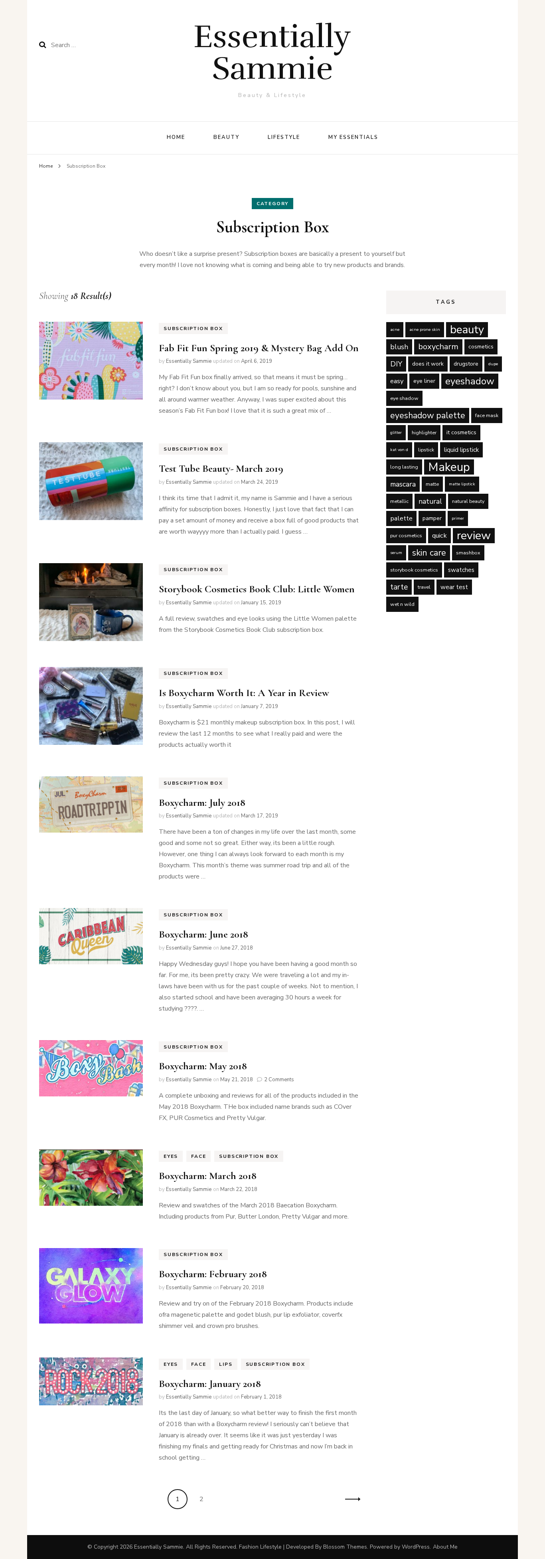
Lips (225, 1364)
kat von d (399, 450)
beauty (467, 329)
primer (458, 518)
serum (396, 553)
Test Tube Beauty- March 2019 (221, 468)
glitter (396, 432)
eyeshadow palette (427, 415)
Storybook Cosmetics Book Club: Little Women (257, 589)
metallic (399, 501)
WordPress (416, 1547)
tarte (399, 587)
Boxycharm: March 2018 (208, 1175)
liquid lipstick (461, 450)
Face (198, 1156)
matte (432, 484)
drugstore (466, 364)
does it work (428, 364)
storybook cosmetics (414, 569)
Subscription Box (193, 328)
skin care (429, 553)
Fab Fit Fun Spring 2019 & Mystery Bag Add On (259, 348)
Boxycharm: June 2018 (203, 934)
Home (176, 137)
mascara (403, 484)
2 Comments (279, 1079)
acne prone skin (424, 329)
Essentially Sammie (272, 52)
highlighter (424, 432)
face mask (486, 415)
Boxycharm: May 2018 (203, 1066)
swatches (461, 570)
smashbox (468, 552)
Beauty (226, 137)
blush (399, 347)
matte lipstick (462, 484)
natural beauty (468, 501)
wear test (454, 587)
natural (430, 501)
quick (439, 535)
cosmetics (481, 346)
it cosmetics (461, 432)
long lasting (404, 466)
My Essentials (353, 137)
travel (424, 587)
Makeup (449, 467)
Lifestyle (284, 137)
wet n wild (402, 604)
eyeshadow (469, 381)
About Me (445, 1547)
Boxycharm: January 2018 (210, 1383)
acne (394, 329)
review (474, 535)
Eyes (171, 1156)
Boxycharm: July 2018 (202, 802)
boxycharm (438, 346)
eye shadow (404, 398)
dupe (493, 364)
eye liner (424, 381)
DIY (396, 364)
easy (396, 381)
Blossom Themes (345, 1547)
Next (350, 1499)
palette (401, 518)
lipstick (426, 449)
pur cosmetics (406, 535)
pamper (432, 518)
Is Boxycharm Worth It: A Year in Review (244, 693)
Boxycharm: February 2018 (213, 1274)
